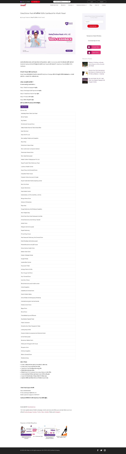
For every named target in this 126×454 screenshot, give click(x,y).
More (96, 5)
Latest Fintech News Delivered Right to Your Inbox (94, 17)
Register (101, 1)
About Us (63, 5)
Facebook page (28, 412)
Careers (104, 5)
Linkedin (46, 412)
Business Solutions (81, 5)
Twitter (39, 412)
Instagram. (58, 412)
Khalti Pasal (41, 17)
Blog (91, 5)
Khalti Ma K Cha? (54, 5)
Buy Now (24, 107)
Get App (35, 1)
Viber (42, 412)
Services (70, 5)
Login (91, 1)
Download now (31, 407)
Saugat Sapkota (26, 17)
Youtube (34, 412)
